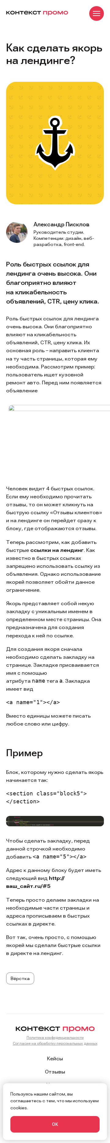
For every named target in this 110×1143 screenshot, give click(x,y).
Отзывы (55, 1071)
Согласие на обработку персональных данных (55, 1043)
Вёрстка (20, 978)
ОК (55, 1124)
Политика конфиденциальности (55, 1037)
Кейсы (55, 1058)
